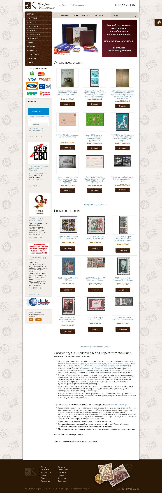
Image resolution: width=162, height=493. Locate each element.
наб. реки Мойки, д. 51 (119, 405)
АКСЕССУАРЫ (33, 54)
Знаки (43, 475)
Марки (43, 467)
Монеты (61, 475)
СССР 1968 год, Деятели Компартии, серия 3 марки (123, 319)
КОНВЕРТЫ (32, 18)
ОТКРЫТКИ (32, 22)
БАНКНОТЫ (32, 50)
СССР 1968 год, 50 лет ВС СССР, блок (68, 279)
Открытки (45, 470)
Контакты (86, 15)
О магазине (63, 15)
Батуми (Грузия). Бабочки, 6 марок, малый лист (68, 238)
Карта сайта (62, 481)
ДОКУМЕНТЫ (32, 38)
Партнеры (99, 15)
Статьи (75, 15)
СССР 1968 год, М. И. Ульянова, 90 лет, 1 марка (123, 279)
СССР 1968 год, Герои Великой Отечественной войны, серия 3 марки (122, 238)
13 (101, 197)
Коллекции (62, 478)
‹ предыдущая (82, 197)
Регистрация (78, 5)
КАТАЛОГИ (32, 58)
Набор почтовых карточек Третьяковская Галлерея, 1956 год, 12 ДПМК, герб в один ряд (67, 180)
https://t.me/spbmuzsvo (38, 174)
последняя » (123, 199)
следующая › (107, 199)
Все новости (34, 294)
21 (89, 199)
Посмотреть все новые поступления (94, 347)
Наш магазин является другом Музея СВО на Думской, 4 (38, 168)
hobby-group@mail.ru (81, 489)
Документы (62, 473)
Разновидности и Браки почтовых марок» (97, 368)
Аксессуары (46, 473)
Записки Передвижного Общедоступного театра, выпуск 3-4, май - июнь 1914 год (67, 94)
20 (82, 199)
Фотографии (63, 470)
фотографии (81, 364)
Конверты (61, 467)
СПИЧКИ (31, 30)
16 (123, 197)
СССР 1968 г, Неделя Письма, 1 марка (95, 319)
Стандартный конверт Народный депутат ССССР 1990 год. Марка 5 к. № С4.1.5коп (95, 180)
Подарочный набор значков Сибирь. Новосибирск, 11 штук (122, 179)
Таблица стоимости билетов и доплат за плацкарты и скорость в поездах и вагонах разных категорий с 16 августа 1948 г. (122, 94)
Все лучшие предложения (94, 204)
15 (116, 197)
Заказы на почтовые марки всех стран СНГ (37, 258)
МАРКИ (30, 14)
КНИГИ (30, 63)
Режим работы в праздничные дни (36, 219)
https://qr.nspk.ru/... (36, 179)
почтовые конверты (95, 364)
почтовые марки (127, 362)
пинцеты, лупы (101, 379)
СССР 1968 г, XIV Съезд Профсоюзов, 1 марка (95, 238)
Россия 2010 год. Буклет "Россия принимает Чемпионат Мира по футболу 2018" (94, 138)
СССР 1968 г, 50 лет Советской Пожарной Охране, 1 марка (67, 319)
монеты (116, 364)
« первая (67, 197)
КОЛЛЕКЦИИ (32, 26)
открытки (71, 364)
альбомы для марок (87, 379)
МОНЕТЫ (31, 46)
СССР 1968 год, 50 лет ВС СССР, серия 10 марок (95, 279)
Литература (92, 391)
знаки (121, 364)
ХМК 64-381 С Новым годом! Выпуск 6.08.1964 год (67, 136)
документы (107, 364)
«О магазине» (71, 394)
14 (109, 197)
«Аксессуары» (71, 375)
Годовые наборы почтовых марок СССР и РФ (105, 366)
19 (74, 199)
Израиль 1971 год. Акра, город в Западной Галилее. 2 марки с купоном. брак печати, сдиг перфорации (94, 94)
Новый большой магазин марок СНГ (36, 129)
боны (127, 364)
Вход (64, 5)
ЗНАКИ (30, 42)
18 (67, 199)
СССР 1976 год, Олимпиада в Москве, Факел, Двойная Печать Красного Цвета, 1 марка (122, 138)
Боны (43, 478)
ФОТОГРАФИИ (33, 34)
